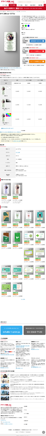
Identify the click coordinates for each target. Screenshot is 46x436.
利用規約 (10, 429)
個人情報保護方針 (16, 429)
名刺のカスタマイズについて (7, 128)
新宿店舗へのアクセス (35, 349)
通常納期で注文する (36, 41)
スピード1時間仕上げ (36, 51)
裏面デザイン (6, 109)
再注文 (26, 5)
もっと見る (23, 299)
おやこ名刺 (18, 11)
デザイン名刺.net (3, 11)
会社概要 (25, 406)
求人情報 (25, 424)
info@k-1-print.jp (11, 332)
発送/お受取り (33, 5)
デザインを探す (12, 5)
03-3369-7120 (34, 332)
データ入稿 (20, 5)
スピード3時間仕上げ (36, 61)
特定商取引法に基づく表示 (27, 429)
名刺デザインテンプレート (11, 11)
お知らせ (25, 417)
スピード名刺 (4, 5)
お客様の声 (26, 420)
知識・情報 (40, 5)
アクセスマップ (3, 420)
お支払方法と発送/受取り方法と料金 (7, 354)
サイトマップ (35, 429)
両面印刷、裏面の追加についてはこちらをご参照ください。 (11, 67)
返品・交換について (19, 368)
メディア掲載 (26, 413)
